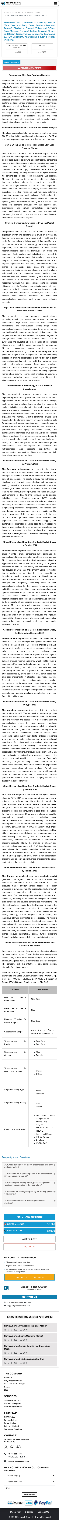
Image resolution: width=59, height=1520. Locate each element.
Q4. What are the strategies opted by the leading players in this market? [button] (29, 1193)
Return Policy (10, 1423)
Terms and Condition (13, 1429)
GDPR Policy (9, 1417)
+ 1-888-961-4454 (15, 1302)
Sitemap (29, 1512)
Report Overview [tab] (11, 62)
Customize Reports (12, 1403)
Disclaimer (15, 1512)
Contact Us (43, 1512)
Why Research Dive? (13, 1381)
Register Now (29, 1494)
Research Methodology (14, 1384)
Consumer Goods (32, 12)
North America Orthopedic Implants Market (25, 1325)
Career (7, 1387)
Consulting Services (13, 1406)
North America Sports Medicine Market (23, 1336)
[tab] (29, 1166)
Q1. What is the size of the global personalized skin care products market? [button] (28, 1166)
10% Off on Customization (30, 1277)
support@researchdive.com (18, 1306)
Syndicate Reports (12, 1400)
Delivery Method (11, 1426)
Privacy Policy (10, 1420)
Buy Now (29, 1246)
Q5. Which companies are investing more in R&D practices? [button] (25, 1202)
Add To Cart (29, 1239)
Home (6, 12)
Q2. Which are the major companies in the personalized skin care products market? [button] (28, 1175)
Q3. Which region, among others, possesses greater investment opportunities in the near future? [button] (27, 1184)
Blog (6, 1390)
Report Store (17, 12)
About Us (8, 1378)
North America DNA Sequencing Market (24, 1359)
